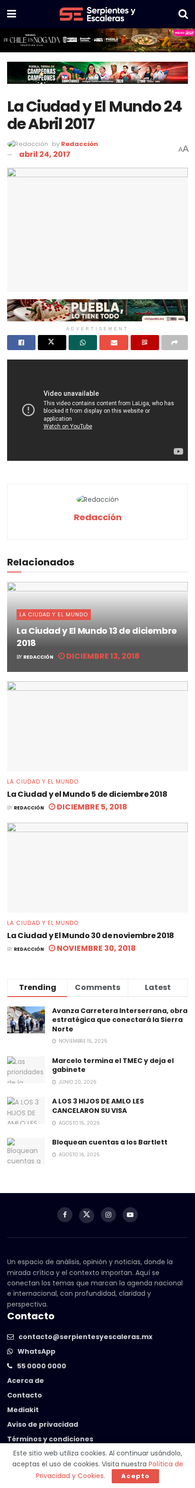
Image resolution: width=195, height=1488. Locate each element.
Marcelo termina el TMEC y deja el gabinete (113, 1065)
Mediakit (23, 1409)
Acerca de (25, 1380)
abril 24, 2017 (45, 154)
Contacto (24, 1395)
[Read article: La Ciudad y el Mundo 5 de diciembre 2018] (97, 726)
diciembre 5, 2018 (91, 806)
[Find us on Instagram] (108, 1214)
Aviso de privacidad (42, 1424)
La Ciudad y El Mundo (53, 614)
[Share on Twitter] (52, 342)
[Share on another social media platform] (174, 342)
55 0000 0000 (41, 1366)
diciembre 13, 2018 (102, 656)
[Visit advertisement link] (97, 40)
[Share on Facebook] (21, 342)
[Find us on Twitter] (86, 1215)
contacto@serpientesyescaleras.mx (85, 1336)
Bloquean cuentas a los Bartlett (110, 1142)
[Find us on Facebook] (64, 1214)
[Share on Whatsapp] (83, 342)
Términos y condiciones (50, 1439)
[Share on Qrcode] (145, 342)
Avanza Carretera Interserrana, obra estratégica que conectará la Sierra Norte (119, 1020)
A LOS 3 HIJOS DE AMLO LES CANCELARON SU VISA (98, 1105)
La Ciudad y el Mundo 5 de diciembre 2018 (87, 794)
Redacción (79, 143)
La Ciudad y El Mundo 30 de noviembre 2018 (90, 935)
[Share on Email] (113, 342)
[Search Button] (183, 14)
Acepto (135, 1476)
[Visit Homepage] (97, 14)
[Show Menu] (11, 14)
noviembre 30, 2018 (95, 948)
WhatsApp (36, 1351)
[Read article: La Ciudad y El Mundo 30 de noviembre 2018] (97, 868)
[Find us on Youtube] (130, 1214)
